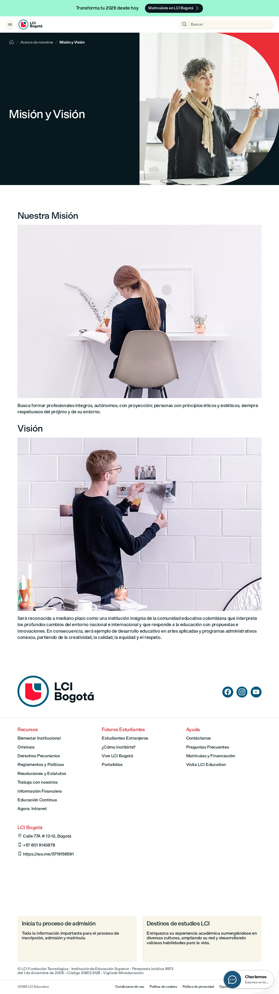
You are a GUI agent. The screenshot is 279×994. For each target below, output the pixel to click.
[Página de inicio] (55, 705)
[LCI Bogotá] (30, 24)
